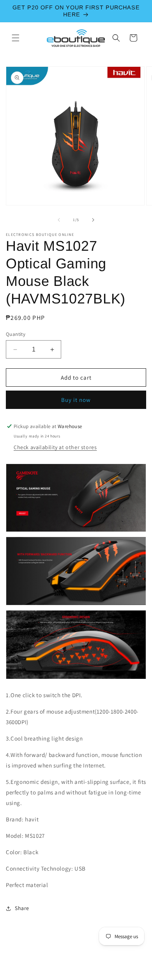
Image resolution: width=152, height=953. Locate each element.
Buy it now (76, 399)
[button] (15, 37)
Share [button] (22, 908)
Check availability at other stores (55, 447)
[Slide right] (93, 219)
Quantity (15, 334)
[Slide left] (58, 219)
